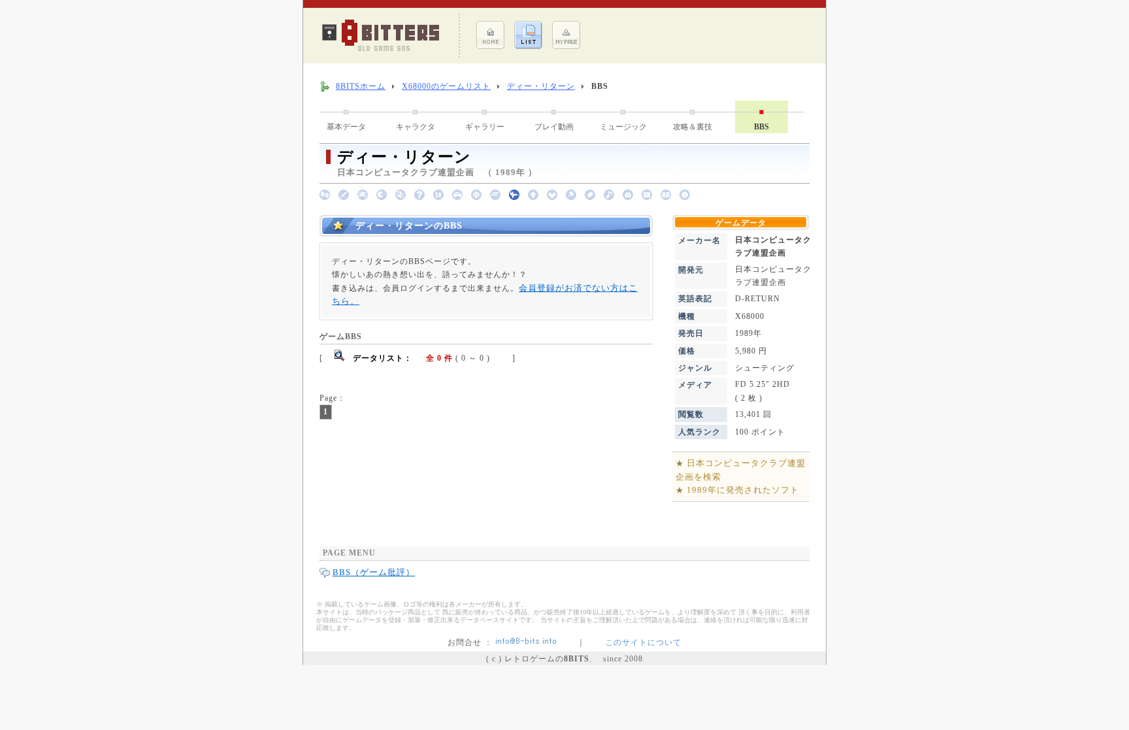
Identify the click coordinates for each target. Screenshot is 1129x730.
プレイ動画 (554, 126)
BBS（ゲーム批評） (374, 572)
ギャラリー (484, 126)
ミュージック (623, 126)
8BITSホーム (360, 86)
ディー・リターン (541, 86)
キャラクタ (415, 126)
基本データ (346, 126)
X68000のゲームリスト (446, 86)
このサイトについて (643, 642)
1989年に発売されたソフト (743, 490)
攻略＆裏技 (692, 126)
